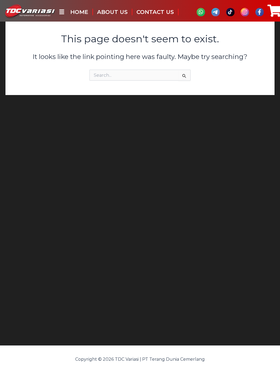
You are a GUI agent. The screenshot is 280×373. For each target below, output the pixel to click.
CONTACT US (155, 12)
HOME (79, 12)
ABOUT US (112, 12)
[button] (61, 12)
